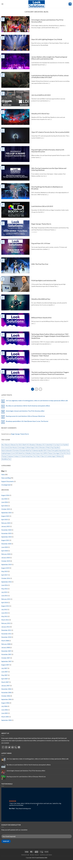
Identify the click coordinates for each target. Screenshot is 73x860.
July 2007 (4, 668)
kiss (68, 450)
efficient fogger (30, 447)
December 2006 (6, 689)
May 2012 (4, 616)
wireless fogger (51, 456)
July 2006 (4, 706)
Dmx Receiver (13, 447)
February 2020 (5, 554)
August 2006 (5, 703)
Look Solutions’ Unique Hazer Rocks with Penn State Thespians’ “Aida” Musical (49, 355)
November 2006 (6, 692)
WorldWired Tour (6, 459)
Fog (52, 447)
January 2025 (5, 526)
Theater (50, 453)
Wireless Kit (60, 456)
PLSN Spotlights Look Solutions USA (43, 280)
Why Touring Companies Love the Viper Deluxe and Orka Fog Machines (48, 169)
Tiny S (68, 453)
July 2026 (4, 499)
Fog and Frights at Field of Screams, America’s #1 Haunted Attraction (47, 151)
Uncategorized (5, 485)
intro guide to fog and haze (59, 450)
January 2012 (5, 627)
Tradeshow (10, 456)
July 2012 (4, 609)
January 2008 (5, 647)
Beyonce (7, 444)
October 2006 (5, 696)
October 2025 (5, 509)
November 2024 (6, 530)
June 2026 (4, 502)
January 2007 (5, 685)
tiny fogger (56, 453)
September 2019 (6, 564)
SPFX (45, 453)
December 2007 (6, 651)
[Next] (40, 389)
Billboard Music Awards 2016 (41, 318)
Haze (49, 450)
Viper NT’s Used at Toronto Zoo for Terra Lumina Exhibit (50, 132)
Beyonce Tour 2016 (16, 444)
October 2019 (5, 561)
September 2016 (6, 582)
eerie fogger (22, 447)
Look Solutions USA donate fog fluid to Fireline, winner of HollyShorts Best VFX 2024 (50, 76)
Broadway (32, 444)
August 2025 (5, 516)
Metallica (28, 453)
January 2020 (5, 557)
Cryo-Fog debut (64, 444)
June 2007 (4, 671)
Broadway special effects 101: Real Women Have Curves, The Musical (27, 421)
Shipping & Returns (46, 855)
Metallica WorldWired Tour (40, 299)
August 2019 (5, 568)
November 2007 (6, 654)
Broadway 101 (40, 444)
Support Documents (7, 481)
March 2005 (5, 716)
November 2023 (6, 533)
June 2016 (4, 585)
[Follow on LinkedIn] (19, 747)
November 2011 (6, 633)
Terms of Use (25, 855)
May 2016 (4, 588)
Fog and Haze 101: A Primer (40, 243)
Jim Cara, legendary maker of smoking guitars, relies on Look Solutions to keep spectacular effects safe (37, 400)
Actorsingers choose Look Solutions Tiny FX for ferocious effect (47, 21)
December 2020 (6, 544)
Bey (3, 444)
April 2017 (4, 575)
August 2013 (5, 606)
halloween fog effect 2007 (39, 450)
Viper (38, 456)
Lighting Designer (6, 453)
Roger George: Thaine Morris (41, 224)
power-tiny (39, 453)
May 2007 (4, 675)
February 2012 (5, 623)
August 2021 (5, 540)
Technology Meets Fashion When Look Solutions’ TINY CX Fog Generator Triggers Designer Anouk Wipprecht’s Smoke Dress (50, 336)
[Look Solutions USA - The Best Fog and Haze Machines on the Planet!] (36, 4)
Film (37, 447)
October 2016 (5, 578)
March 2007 (5, 682)
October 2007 (5, 658)
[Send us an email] (12, 747)
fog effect (57, 447)
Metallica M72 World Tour (40, 114)
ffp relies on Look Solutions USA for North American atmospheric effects (28, 406)
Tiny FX (63, 453)
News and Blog (5, 478)
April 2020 (4, 550)
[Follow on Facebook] (3, 747)
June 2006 (4, 710)
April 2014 (4, 602)
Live (13, 453)
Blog (2, 471)
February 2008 (5, 644)
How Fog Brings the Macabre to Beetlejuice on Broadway (47, 188)
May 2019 (4, 571)
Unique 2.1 (17, 456)
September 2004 (6, 720)
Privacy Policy (34, 855)
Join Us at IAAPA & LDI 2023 (41, 95)
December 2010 (6, 637)
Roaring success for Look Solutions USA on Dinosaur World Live (25, 416)
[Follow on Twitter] (9, 747)
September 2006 (6, 699)
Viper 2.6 (43, 456)
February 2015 (5, 599)
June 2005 (4, 713)
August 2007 (5, 665)
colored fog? (49, 444)
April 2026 (4, 505)
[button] (2, 4)
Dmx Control (5, 447)
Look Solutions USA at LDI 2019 (42, 206)
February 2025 (5, 523)
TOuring (4, 456)
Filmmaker (42, 447)
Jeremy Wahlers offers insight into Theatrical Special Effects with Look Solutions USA (49, 58)
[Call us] (15, 747)
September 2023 (6, 537)
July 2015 (4, 592)
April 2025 (4, 519)
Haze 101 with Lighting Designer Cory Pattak (46, 39)
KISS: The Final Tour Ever (39, 264)
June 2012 (4, 613)
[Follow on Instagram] (6, 747)
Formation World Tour (26, 450)
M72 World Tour (20, 453)
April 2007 (4, 678)
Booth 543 (25, 444)
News (3, 474)
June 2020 (4, 547)
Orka (34, 453)
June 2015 (4, 595)
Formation (16, 450)
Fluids (48, 447)
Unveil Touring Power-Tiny (28, 456)
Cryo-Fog (56, 444)
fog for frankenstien (7, 450)
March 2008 (5, 640)
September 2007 (6, 661)
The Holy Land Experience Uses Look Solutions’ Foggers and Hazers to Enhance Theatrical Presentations (50, 373)
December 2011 (6, 630)
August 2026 (5, 495)
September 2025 (6, 512)
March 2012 (5, 620)
